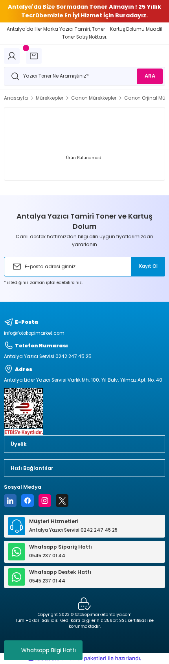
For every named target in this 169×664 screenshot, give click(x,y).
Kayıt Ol (148, 266)
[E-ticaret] (84, 658)
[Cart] (34, 56)
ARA (150, 75)
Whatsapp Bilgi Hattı (48, 650)
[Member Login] (12, 56)
